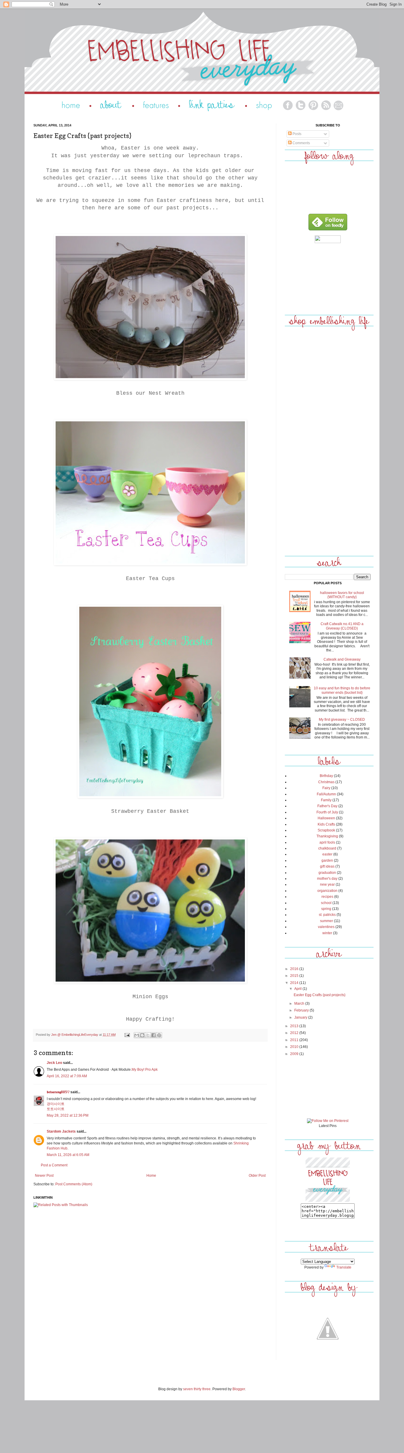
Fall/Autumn (326, 794)
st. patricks (327, 915)
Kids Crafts (326, 824)
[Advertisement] (327, 277)
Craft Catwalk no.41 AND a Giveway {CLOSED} (342, 626)
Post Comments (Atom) (73, 1184)
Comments (301, 143)
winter (327, 933)
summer (326, 921)
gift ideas (327, 866)
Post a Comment (54, 1165)
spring (326, 909)
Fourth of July (327, 812)
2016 (294, 969)
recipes (327, 897)
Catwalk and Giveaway (342, 659)
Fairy (326, 788)
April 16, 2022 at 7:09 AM (67, 1076)
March (299, 1003)
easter (327, 854)
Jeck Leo (54, 1063)
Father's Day (327, 806)
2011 (294, 1040)
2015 (294, 976)
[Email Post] (127, 1034)
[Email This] (137, 1035)
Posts (296, 134)
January (301, 1017)
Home (151, 1175)
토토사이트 (55, 1109)
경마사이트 (55, 1104)
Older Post (257, 1175)
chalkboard (327, 848)
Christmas (326, 782)
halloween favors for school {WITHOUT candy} (342, 595)
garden (327, 860)
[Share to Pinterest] (159, 1035)
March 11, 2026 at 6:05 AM (68, 1155)
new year (327, 884)
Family (326, 800)
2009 (294, 1054)
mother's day (327, 878)
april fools (327, 842)
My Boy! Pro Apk (145, 1069)
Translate (343, 1267)
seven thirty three (197, 1389)
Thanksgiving (327, 836)
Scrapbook (326, 830)
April (298, 989)
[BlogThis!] (142, 1035)
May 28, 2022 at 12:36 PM (67, 1115)
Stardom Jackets (61, 1131)
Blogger (238, 1389)
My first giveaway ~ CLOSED (342, 719)
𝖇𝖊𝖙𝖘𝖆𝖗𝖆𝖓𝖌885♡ (58, 1092)
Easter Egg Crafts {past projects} (319, 995)
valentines (326, 927)
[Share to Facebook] (153, 1035)
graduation (327, 873)
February (302, 1010)
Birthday (326, 776)
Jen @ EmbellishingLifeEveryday (75, 1034)
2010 (294, 1047)
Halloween (326, 818)
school (326, 903)
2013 (294, 1026)
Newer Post (44, 1175)
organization (327, 891)
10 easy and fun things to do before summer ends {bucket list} (342, 690)
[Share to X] (148, 1035)
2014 (294, 983)
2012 (294, 1033)
